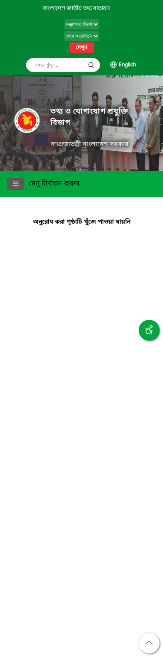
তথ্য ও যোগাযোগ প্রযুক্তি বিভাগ (89, 117)
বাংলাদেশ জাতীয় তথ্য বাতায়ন (76, 8)
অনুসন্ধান (91, 65)
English (127, 65)
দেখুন (81, 47)
